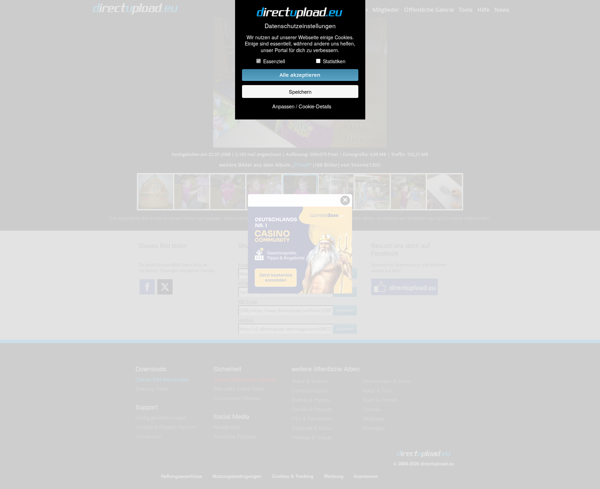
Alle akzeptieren (300, 75)
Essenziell (274, 61)
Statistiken (334, 61)
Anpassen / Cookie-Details (301, 106)
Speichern (300, 91)
